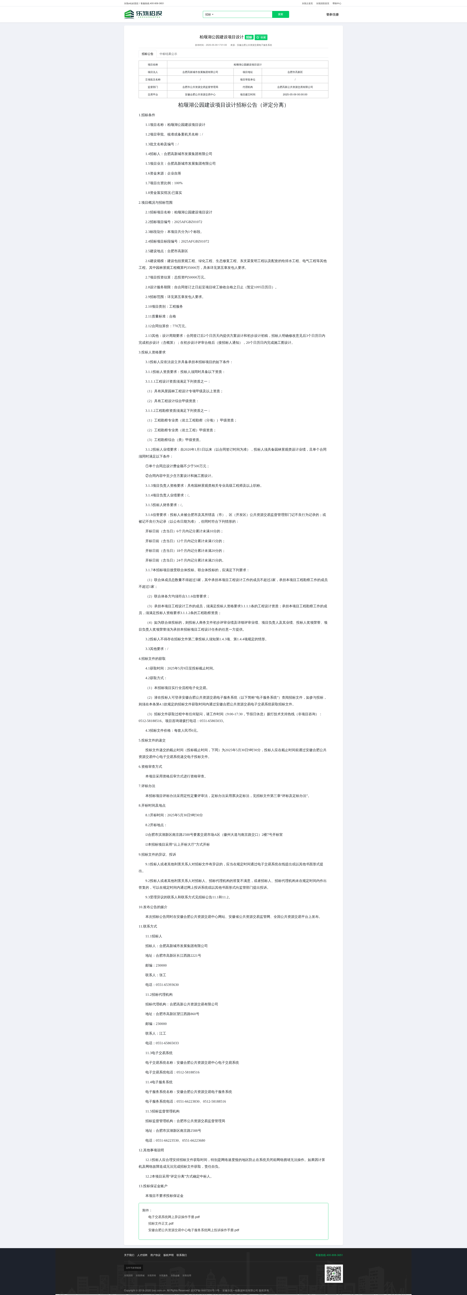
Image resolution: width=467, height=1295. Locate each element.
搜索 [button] (280, 14)
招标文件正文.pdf (160, 1223)
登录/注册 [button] (332, 14)
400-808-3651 (335, 1255)
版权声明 (168, 1255)
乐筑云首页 (307, 3)
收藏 (263, 37)
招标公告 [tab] (147, 54)
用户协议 (155, 1255)
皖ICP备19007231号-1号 (205, 1290)
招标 (208, 14)
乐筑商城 (140, 1275)
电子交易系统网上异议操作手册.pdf (174, 1216)
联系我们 (182, 1255)
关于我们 (129, 1255)
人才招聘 (142, 1255)
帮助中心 (337, 3)
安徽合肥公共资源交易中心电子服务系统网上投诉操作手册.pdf (193, 1229)
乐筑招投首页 (322, 3)
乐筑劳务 (151, 1275)
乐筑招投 (144, 14)
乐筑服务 (163, 1275)
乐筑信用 (186, 1275)
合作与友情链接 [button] (133, 1267)
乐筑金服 (175, 1275)
